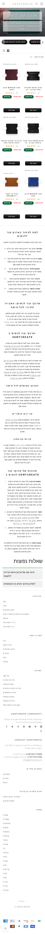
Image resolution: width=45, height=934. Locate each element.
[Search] (36, 4)
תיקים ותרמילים (9, 649)
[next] (18, 75)
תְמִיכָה (5, 661)
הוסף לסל (11, 110)
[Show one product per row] (4, 51)
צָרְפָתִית (6, 836)
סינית (5, 873)
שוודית (5, 844)
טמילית (5, 890)
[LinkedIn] (41, 726)
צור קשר (6, 676)
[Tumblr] (41, 731)
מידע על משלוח (9, 701)
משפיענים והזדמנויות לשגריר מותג (16, 614)
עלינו (4, 606)
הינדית (5, 886)
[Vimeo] (35, 726)
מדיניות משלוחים (9, 692)
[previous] (5, 75)
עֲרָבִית (5, 861)
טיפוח (5, 782)
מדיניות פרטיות (8, 680)
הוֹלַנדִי (5, 840)
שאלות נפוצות (8, 684)
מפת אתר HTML (9, 622)
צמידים (5, 778)
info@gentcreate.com (32, 760)
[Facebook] (7, 726)
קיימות (5, 618)
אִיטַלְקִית (6, 832)
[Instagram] (18, 726)
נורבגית (5, 852)
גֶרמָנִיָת (5, 827)
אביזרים (6, 653)
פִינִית (5, 857)
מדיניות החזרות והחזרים (12, 688)
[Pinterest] (24, 726)
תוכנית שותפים (8, 610)
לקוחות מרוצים (8, 801)
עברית (5, 882)
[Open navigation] (3, 4)
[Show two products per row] (8, 51)
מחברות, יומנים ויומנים (11, 797)
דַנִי (4, 848)
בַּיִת (4, 641)
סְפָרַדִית (6, 819)
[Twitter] (12, 726)
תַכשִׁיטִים (6, 774)
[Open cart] (41, 4)
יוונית (5, 865)
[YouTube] (29, 726)
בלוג (4, 601)
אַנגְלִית (5, 815)
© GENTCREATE (22, 907)
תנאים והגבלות (8, 697)
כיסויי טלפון (7, 645)
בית (31, 57)
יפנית (5, 877)
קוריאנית (6, 869)
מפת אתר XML (9, 626)
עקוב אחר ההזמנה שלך (11, 705)
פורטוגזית (6, 823)
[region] (12, 75)
